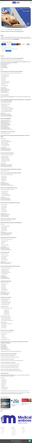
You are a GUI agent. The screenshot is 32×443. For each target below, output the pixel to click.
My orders (3, 429)
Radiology (4, 29)
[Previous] (0, 406)
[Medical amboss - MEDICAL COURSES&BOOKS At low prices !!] (16, 3)
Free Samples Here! (16, 39)
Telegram (24, 429)
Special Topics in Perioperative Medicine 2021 (5, 410)
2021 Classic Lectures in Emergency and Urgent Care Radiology (26, 403)
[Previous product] (2, 34)
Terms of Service (14, 429)
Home (1, 29)
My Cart (3, 432)
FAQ (12, 435)
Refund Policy (13, 432)
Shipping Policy (14, 434)
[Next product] (1, 34)
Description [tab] (2, 56)
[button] (1, 3)
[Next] (31, 406)
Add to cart (8, 50)
